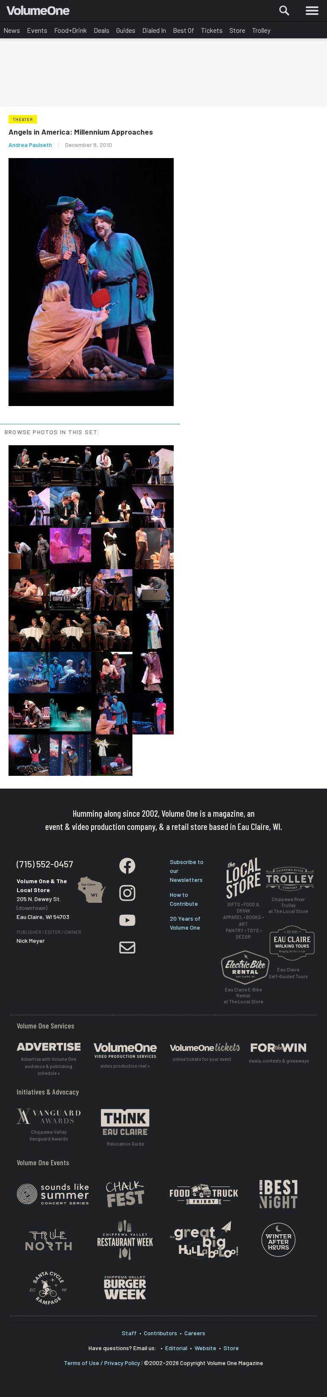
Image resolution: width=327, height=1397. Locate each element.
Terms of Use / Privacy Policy (102, 1362)
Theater (23, 119)
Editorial (176, 1347)
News (11, 30)
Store (237, 30)
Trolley (261, 30)
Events (37, 30)
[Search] (284, 10)
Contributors (160, 1333)
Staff (129, 1333)
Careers (194, 1333)
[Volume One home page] (41, 12)
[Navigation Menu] (312, 10)
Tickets (212, 30)
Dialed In (154, 30)
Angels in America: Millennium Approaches (81, 131)
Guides (125, 30)
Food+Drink (70, 30)
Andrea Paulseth (30, 144)
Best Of (183, 30)
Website (205, 1347)
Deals (101, 30)
